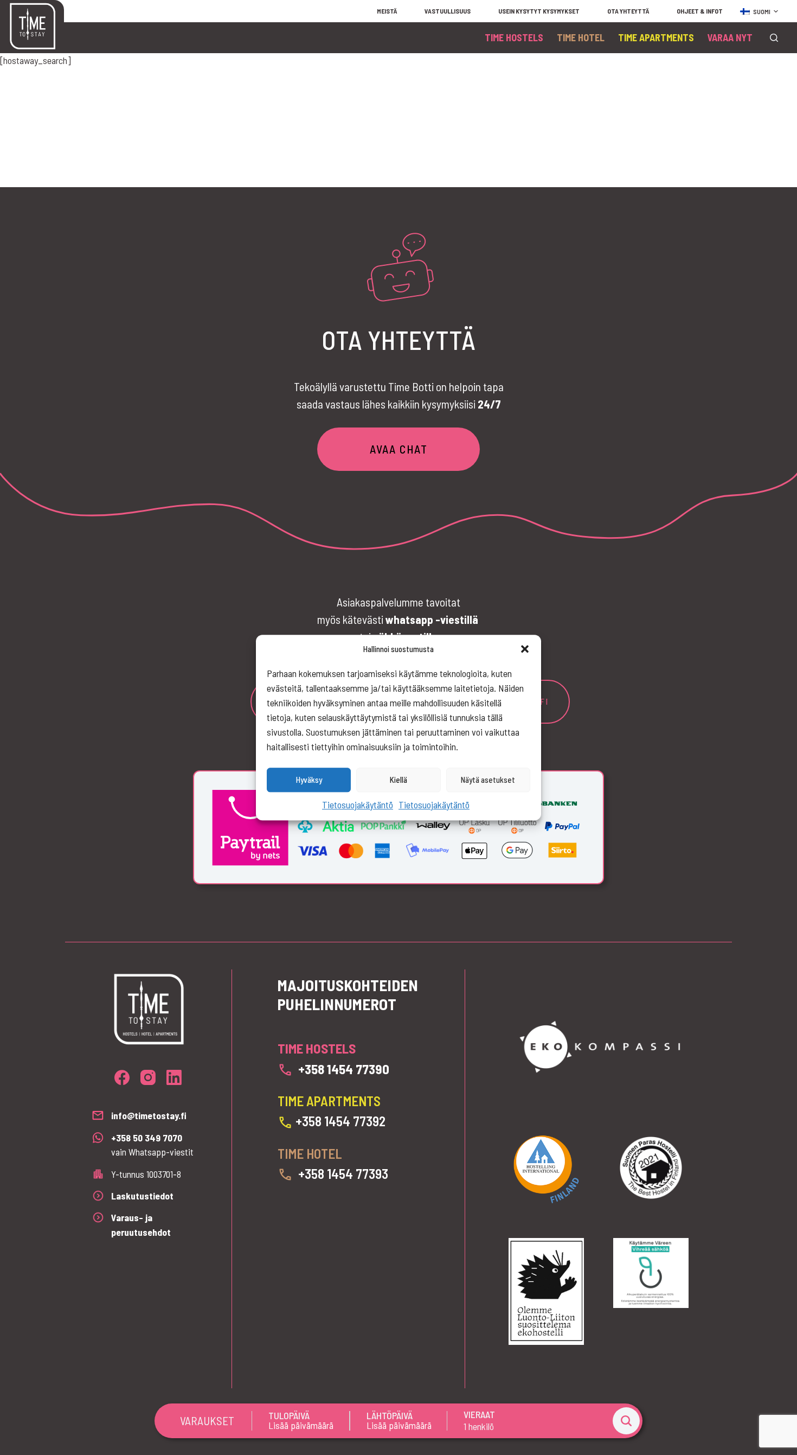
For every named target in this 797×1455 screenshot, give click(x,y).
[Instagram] (148, 1077)
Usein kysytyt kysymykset (539, 11)
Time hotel (581, 37)
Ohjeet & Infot (700, 11)
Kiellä (398, 779)
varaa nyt (730, 37)
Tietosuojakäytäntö (357, 805)
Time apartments (656, 37)
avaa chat (399, 449)
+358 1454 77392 (340, 1121)
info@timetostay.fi (149, 1115)
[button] (524, 649)
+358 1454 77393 (343, 1173)
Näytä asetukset (488, 779)
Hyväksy (309, 779)
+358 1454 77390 (343, 1069)
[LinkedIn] (174, 1077)
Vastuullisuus (448, 11)
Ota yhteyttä (628, 11)
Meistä (387, 11)
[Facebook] (122, 1077)
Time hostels (514, 37)
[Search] (774, 38)
